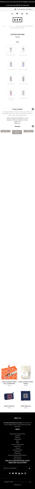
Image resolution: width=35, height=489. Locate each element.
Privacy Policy (17, 453)
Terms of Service (17, 458)
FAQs (17, 442)
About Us (17, 437)
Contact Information (17, 450)
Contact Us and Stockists (17, 444)
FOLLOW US (5, 131)
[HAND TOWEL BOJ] (26, 403)
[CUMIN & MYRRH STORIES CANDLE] (26, 379)
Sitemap (17, 448)
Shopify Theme (25, 481)
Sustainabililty (17, 439)
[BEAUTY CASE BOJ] (9, 403)
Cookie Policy (17, 446)
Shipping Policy (17, 457)
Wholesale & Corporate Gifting (17, 434)
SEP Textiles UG (17, 481)
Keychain (10, 26)
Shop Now (17, 435)
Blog (17, 441)
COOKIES (28, 131)
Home (3, 26)
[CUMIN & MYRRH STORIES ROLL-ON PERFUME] (9, 379)
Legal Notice (17, 451)
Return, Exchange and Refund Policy (17, 455)
